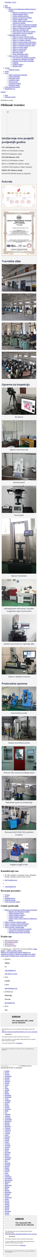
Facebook (15, 940)
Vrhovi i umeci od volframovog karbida (24, 24)
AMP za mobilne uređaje (14, 951)
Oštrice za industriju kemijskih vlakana (24, 44)
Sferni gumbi (5, 956)
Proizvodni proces (14, 78)
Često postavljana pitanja (12, 87)
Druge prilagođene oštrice (20, 54)
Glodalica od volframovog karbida (23, 59)
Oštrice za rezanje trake (19, 49)
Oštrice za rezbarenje (18, 50)
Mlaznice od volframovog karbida (22, 12)
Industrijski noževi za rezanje (17, 35)
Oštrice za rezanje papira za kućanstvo (24, 42)
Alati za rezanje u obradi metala (18, 56)
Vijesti (7, 71)
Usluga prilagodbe (14, 76)
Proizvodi (8, 7)
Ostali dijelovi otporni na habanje (22, 33)
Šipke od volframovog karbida (21, 28)
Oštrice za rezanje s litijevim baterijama (24, 38)
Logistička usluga (14, 80)
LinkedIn (15, 942)
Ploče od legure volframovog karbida (23, 31)
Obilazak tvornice (14, 70)
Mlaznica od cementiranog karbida (11, 952)
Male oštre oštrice (17, 52)
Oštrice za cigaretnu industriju (21, 40)
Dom (6, 5)
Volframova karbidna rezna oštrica (24, 954)
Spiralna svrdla (17, 66)
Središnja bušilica (17, 64)
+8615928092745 (10, 886)
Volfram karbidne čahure (20, 14)
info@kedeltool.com (11, 880)
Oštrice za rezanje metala (20, 47)
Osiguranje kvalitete (15, 83)
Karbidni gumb (14, 956)
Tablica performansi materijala (18, 75)
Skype (12, 944)
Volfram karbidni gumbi (19, 19)
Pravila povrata (13, 82)
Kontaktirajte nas (10, 89)
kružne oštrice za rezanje (27, 956)
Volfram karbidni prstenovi (20, 16)
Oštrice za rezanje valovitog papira (23, 37)
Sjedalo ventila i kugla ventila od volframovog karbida (22, 22)
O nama (7, 68)
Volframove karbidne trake (20, 30)
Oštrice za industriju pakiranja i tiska (23, 45)
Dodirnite (15, 63)
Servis (6, 73)
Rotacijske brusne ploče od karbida (23, 61)
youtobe (13, 946)
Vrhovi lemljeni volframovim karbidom (24, 26)
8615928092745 (10, 1003)
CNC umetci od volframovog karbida (23, 57)
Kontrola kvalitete (14, 85)
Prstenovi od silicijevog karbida (22, 18)
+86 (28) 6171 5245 (11, 974)
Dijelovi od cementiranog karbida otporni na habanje (21, 910)
